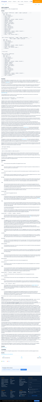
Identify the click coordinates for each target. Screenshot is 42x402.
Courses (22, 1)
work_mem (38, 198)
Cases (19, 1)
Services (9, 1)
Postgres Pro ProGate (4, 384)
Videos (11, 382)
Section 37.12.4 (24, 139)
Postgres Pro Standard (16, 369)
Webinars (11, 381)
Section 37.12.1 (26, 127)
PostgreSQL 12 (23, 369)
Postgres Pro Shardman (4, 381)
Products (14, 1)
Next (39, 4)
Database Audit (21, 383)
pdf (8, 361)
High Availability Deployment (23, 382)
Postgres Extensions (4, 386)
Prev (3, 4)
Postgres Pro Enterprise (7, 369)
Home (36, 4)
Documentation (12, 380)
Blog (11, 379)
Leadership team (12, 391)
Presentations (12, 383)
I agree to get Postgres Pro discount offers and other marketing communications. (34, 392)
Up (5, 4)
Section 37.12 (5, 347)
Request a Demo (37, 1)
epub (3, 361)
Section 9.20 (7, 82)
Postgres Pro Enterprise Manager (4, 383)
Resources (26, 1)
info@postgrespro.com (22, 394)
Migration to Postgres (22, 381)
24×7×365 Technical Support (22, 379)
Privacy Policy (29, 400)
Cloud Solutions (3, 385)
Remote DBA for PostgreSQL (21, 385)
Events (2, 391)
